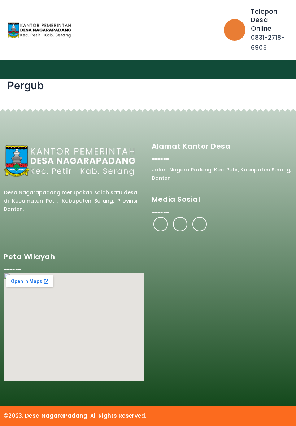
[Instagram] (180, 224)
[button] (287, 69)
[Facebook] (160, 224)
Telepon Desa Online (264, 20)
